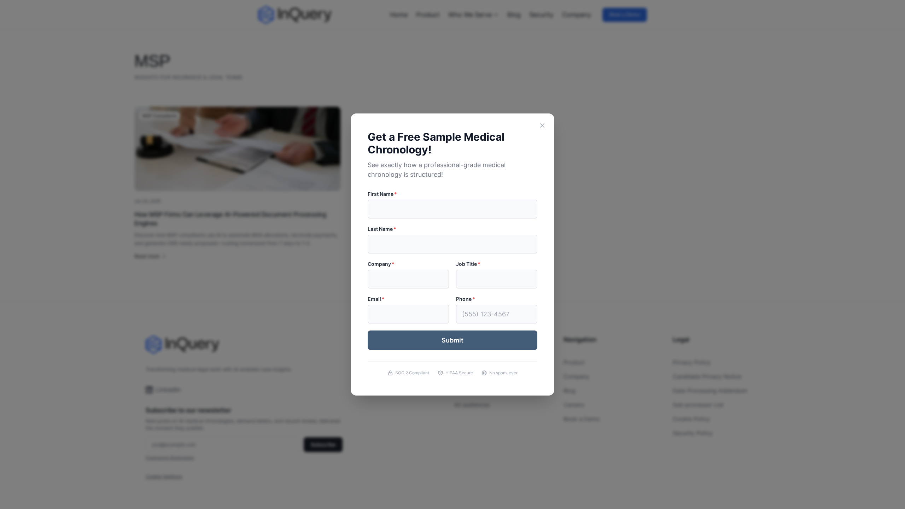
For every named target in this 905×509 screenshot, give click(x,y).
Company (381, 264)
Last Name (382, 229)
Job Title (468, 264)
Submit (452, 340)
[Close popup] (542, 125)
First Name (382, 194)
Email (376, 299)
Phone (465, 299)
